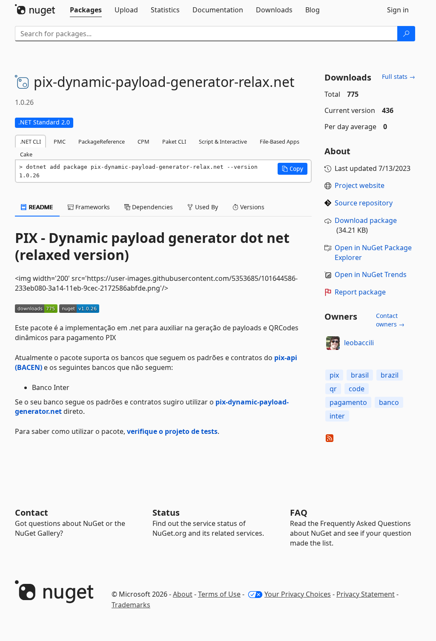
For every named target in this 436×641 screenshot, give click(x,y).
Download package (366, 220)
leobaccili (359, 342)
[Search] (406, 33)
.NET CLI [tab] (30, 141)
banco (389, 402)
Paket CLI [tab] (174, 141)
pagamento (348, 402)
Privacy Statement (365, 594)
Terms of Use (219, 594)
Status (166, 512)
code (356, 388)
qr (333, 388)
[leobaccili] (333, 343)
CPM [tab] (143, 141)
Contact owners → (390, 320)
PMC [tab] (60, 141)
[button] (292, 169)
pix (334, 375)
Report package (360, 292)
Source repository (364, 203)
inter (337, 416)
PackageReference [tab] (101, 141)
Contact (31, 512)
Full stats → (398, 76)
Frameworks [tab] (92, 207)
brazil (390, 375)
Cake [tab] (26, 154)
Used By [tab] (205, 207)
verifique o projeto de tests (172, 431)
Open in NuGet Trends (371, 274)
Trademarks (131, 604)
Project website (359, 185)
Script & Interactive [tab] (223, 141)
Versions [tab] (251, 207)
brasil (360, 375)
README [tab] (40, 207)
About (182, 594)
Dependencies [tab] (151, 207)
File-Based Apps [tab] (279, 141)
